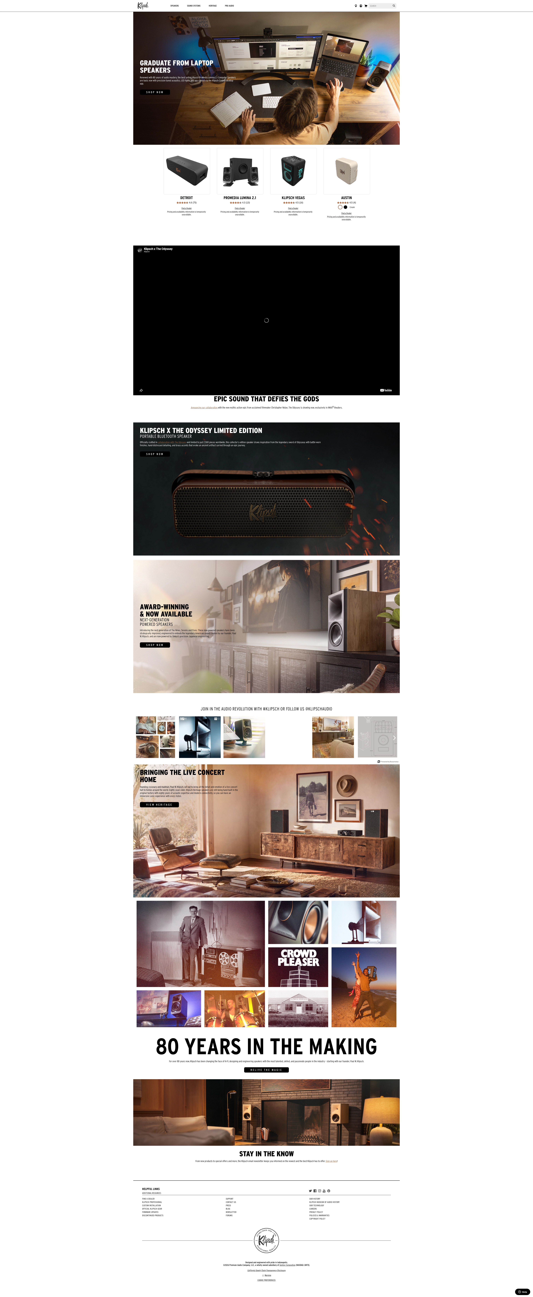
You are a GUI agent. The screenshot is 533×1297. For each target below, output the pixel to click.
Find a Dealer (187, 208)
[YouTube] (324, 1191)
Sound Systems (193, 5)
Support (229, 1198)
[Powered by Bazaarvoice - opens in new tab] (388, 762)
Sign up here (331, 1161)
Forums (229, 1215)
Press (228, 1205)
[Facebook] (315, 1191)
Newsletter (231, 1212)
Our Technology (316, 1205)
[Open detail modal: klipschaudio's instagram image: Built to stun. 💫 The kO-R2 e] (377, 737)
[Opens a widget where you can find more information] (522, 1292)
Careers (313, 1208)
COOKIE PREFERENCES (266, 1280)
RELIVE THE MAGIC (266, 1069)
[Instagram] (319, 1191)
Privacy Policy (316, 1212)
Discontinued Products (152, 1215)
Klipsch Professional (152, 1202)
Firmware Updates (150, 1212)
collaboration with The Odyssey (172, 442)
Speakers (174, 5)
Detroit (186, 198)
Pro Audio (229, 5)
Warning (268, 1275)
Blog (228, 1208)
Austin (346, 198)
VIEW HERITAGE (159, 804)
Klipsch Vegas (293, 198)
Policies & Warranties (319, 1215)
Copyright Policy (317, 1218)
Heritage (213, 5)
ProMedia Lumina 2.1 (240, 198)
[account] (360, 5)
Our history (314, 1198)
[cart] (365, 5)
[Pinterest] (328, 1191)
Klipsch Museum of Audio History (324, 1202)
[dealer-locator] (356, 5)
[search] (394, 6)
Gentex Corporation (287, 1265)
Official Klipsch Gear (152, 1208)
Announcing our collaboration (204, 407)
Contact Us (231, 1202)
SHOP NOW (155, 92)
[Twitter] (310, 1191)
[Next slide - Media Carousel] (394, 738)
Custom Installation (151, 1205)
